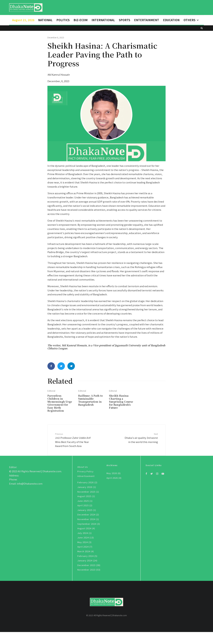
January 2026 (84, 487)
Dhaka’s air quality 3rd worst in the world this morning (141, 437)
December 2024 (86, 514)
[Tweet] (61, 366)
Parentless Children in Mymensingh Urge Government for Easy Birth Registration (59, 403)
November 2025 (86, 491)
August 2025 (84, 496)
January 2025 (84, 510)
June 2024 (83, 537)
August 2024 (84, 528)
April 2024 (83, 546)
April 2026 (112, 477)
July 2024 (82, 533)
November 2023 (86, 569)
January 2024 (84, 560)
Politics (63, 20)
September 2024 (86, 523)
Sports (124, 20)
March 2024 (83, 551)
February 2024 (85, 556)
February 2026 (85, 482)
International (103, 20)
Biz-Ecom (81, 20)
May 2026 (111, 473)
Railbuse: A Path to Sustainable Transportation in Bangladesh (90, 400)
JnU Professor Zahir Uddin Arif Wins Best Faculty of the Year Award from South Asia (73, 440)
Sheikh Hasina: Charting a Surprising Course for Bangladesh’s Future (121, 401)
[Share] (51, 366)
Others (189, 20)
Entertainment (146, 20)
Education (171, 20)
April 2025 (83, 505)
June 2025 (83, 500)
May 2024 (82, 542)
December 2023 (86, 565)
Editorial (51, 390)
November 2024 (86, 519)
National (45, 20)
